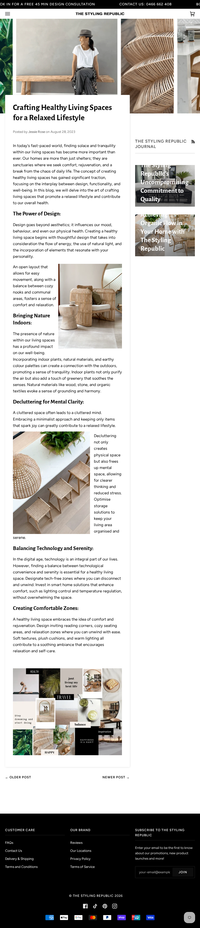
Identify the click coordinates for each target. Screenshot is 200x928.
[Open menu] (12, 14)
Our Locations (80, 851)
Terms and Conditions (21, 867)
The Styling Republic (93, 896)
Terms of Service (82, 867)
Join (183, 872)
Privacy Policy (80, 859)
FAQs (9, 843)
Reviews (76, 843)
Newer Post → (116, 777)
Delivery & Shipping (19, 859)
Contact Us (13, 851)
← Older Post (18, 777)
